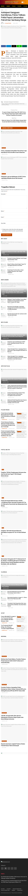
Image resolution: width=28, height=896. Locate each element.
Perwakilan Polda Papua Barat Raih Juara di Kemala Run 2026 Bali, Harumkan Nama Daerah (16, 605)
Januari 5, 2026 (11, 274)
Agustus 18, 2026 (5, 507)
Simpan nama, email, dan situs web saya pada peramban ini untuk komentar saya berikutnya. (12, 230)
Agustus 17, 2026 (11, 404)
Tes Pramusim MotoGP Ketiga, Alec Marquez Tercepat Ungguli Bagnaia (7, 627)
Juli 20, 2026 (10, 600)
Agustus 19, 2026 (5, 154)
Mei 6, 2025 (15, 23)
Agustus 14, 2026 (11, 437)
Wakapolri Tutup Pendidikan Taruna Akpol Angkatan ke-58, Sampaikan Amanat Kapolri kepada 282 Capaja (16, 301)
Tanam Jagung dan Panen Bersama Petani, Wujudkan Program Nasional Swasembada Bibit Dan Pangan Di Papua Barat (17, 387)
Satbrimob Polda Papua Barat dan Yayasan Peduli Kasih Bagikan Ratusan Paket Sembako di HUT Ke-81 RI (17, 401)
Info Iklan (3, 888)
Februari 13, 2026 (6, 254)
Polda (13, 6)
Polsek (25, 6)
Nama (3, 211)
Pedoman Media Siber (17, 888)
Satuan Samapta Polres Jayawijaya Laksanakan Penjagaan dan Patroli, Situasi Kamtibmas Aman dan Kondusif (17, 357)
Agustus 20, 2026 (6, 588)
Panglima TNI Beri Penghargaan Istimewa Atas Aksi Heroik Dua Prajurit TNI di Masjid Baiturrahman (13, 474)
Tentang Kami (19, 890)
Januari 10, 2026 (11, 267)
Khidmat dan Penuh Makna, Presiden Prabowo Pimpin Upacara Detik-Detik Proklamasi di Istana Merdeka (13, 660)
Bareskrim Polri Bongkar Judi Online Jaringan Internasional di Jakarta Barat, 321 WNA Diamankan (16, 308)
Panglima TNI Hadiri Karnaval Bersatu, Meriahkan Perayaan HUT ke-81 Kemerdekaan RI (13, 532)
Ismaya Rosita (8, 23)
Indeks (2, 6)
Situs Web (3, 223)
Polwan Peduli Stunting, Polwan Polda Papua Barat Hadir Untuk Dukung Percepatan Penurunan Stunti (16, 394)
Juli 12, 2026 (4, 747)
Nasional (4, 656)
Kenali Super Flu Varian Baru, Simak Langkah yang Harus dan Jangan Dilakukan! (15, 271)
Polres (19, 6)
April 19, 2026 (10, 607)
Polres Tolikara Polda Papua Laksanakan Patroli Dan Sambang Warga (13, 104)
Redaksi (13, 890)
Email (2, 217)
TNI (3, 469)
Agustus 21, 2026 (5, 477)
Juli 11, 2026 (10, 303)
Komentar (3, 194)
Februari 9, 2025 (11, 630)
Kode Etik (9, 888)
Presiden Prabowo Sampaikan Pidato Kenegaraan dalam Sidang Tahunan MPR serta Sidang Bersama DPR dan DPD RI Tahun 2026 (13, 689)
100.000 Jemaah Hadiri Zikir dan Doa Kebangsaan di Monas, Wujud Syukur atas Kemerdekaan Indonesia (12, 717)
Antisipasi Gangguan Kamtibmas (11, 101)
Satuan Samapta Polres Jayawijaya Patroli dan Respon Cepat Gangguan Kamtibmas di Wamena (17, 350)
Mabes (8, 6)
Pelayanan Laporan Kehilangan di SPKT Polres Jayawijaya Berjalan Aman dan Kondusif (16, 343)
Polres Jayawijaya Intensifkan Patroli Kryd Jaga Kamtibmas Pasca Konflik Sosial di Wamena (13, 335)
